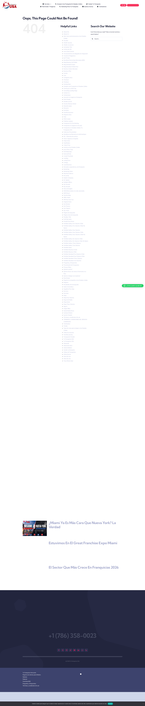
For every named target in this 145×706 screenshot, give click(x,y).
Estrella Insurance (68, 112)
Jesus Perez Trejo (68, 149)
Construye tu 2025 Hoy (70, 88)
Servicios (66, 293)
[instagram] (66, 642)
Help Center (67, 140)
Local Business (68, 164)
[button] (80, 666)
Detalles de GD (68, 101)
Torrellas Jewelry (68, 334)
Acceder (66, 40)
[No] (143, 703)
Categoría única (68, 77)
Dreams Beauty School (70, 103)
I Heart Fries (67, 145)
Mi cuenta (66, 175)
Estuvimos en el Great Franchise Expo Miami (83, 543)
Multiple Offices (68, 182)
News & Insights (68, 188)
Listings (66, 162)
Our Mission (67, 204)
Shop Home (67, 302)
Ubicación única (68, 345)
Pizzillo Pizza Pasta (69, 221)
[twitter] (62, 642)
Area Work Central (69, 51)
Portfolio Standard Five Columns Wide (74, 254)
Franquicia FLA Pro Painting (71, 123)
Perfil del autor (68, 219)
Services (66, 291)
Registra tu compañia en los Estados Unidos (76, 280)
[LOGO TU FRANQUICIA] (10, 1)
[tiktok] (70, 642)
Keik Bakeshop (68, 151)
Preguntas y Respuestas (70, 263)
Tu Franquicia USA (69, 339)
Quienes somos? (68, 269)
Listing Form (67, 160)
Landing (66, 158)
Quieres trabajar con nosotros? (72, 276)
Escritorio (66, 110)
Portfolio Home (68, 247)
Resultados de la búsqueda (71, 284)
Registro (66, 282)
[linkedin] (78, 642)
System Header (68, 315)
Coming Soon (67, 84)
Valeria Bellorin (68, 347)
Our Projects (67, 208)
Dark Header (67, 99)
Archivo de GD (68, 49)
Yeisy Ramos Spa (68, 361)
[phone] (86, 642)
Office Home (67, 197)
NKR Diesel (67, 193)
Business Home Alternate (70, 69)
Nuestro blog (67, 195)
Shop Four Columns (69, 297)
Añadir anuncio (68, 43)
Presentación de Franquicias (71, 265)
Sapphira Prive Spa (69, 289)
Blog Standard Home (69, 64)
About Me (66, 32)
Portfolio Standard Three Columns (73, 258)
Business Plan (67, 71)
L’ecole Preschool (68, 156)
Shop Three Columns (69, 304)
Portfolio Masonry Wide (70, 252)
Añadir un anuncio (68, 45)
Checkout (66, 80)
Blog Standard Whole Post (71, 66)
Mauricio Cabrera (68, 173)
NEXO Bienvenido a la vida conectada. (74, 191)
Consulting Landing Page (70, 90)
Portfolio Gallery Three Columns (72, 243)
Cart (65, 75)
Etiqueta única (67, 114)
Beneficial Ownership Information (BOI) (74, 60)
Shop (65, 295)
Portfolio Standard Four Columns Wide (74, 256)
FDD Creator (67, 119)
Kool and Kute (67, 154)
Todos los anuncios (69, 332)
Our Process (67, 206)
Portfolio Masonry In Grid (70, 249)
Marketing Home (68, 171)
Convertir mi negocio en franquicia (73, 97)
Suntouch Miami (68, 313)
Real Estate (67, 278)
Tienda (65, 326)
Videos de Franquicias (70, 352)
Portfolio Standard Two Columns (72, 260)
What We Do (67, 354)
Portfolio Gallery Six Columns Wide (73, 239)
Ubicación (66, 343)
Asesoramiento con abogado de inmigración (76, 53)
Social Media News (69, 310)
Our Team (66, 210)
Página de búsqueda (69, 212)
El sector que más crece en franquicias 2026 (84, 563)
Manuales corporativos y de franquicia (74, 167)
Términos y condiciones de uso (72, 317)
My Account (67, 184)
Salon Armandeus (68, 287)
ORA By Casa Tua (68, 199)
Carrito (65, 73)
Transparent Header (69, 337)
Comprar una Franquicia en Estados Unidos (75, 86)
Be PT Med (67, 58)
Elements (66, 108)
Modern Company (68, 178)
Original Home (67, 202)
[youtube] (74, 642)
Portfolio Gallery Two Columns (72, 245)
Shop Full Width (68, 300)
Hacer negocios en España (71, 138)
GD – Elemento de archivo (71, 136)
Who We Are (67, 356)
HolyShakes (67, 143)
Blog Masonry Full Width (70, 62)
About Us (66, 34)
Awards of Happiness (69, 56)
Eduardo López (68, 106)
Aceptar (110, 703)
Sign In (65, 306)
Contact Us (67, 93)
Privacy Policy (67, 267)
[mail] (82, 642)
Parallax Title (67, 217)
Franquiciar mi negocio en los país (73, 125)
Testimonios (67, 324)
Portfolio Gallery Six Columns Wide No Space (76, 241)
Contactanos (67, 95)
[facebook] (58, 642)
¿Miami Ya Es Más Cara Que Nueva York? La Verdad (82, 525)
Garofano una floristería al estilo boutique (75, 134)
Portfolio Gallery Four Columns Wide (73, 232)
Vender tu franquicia (69, 350)
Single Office (67, 308)
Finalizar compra (68, 121)
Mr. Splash (66, 180)
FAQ (65, 117)
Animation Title (68, 47)
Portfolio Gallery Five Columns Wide (73, 223)
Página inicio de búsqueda (71, 215)
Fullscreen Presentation (70, 132)
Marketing (66, 169)
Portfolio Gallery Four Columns (72, 230)
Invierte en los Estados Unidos (72, 147)
